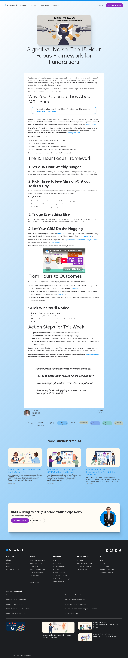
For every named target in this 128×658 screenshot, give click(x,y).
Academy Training (106, 572)
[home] (11, 5)
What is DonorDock (107, 569)
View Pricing (37, 520)
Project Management (37, 569)
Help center (104, 566)
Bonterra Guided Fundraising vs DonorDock (81, 609)
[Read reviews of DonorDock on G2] (15, 626)
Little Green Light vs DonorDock (18, 609)
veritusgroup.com (73, 133)
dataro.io (61, 294)
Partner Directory (59, 566)
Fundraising (34, 566)
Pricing (55, 5)
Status (102, 563)
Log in (102, 560)
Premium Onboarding (84, 566)
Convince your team (84, 563)
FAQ (54, 560)
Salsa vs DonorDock (72, 613)
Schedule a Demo (114, 5)
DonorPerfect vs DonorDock (75, 599)
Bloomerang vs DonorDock (16, 599)
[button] (24, 5)
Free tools (57, 563)
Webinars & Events (60, 576)
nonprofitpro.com (91, 124)
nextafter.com (76, 288)
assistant (62, 233)
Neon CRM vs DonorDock (15, 613)
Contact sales (82, 569)
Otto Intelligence (36, 572)
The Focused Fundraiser (45, 111)
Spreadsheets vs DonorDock (75, 604)
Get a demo (81, 560)
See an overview (12, 595)
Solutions (33, 579)
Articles (56, 569)
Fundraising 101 (57, 242)
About (8, 560)
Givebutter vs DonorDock (74, 595)
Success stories (59, 572)
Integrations (34, 582)
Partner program (12, 569)
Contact (9, 566)
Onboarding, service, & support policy (61, 580)
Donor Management (37, 560)
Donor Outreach (36, 563)
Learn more (88, 236)
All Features (34, 576)
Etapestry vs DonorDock (15, 604)
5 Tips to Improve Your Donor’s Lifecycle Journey (81, 240)
